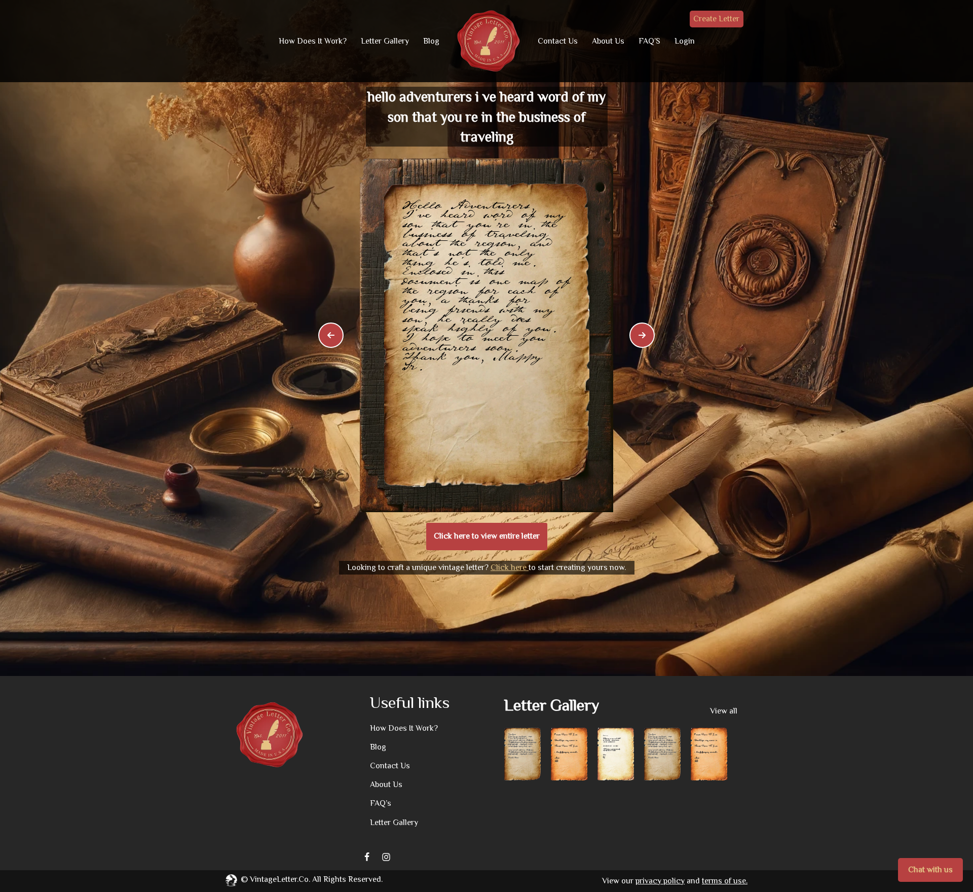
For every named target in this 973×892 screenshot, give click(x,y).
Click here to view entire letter (487, 536)
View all (723, 711)
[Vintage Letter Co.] (488, 41)
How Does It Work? (313, 41)
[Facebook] (367, 857)
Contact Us (558, 41)
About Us (608, 41)
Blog (431, 41)
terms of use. (724, 880)
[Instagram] (386, 857)
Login (685, 41)
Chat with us (930, 869)
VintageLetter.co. (280, 879)
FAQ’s (380, 803)
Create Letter (716, 18)
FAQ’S (649, 41)
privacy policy (660, 880)
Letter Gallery (385, 41)
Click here (510, 567)
